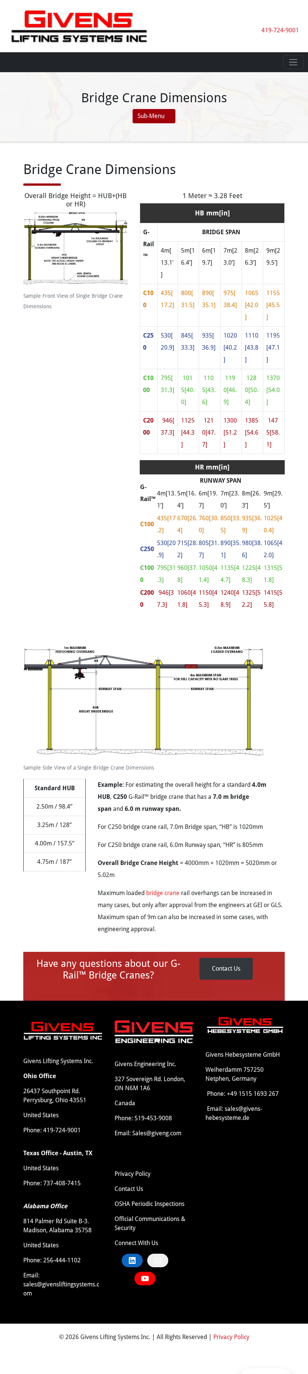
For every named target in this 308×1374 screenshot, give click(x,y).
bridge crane (163, 893)
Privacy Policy (133, 1173)
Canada (125, 1103)
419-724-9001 (280, 30)
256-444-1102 (62, 1260)
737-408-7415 (62, 1183)
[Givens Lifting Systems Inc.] (79, 25)
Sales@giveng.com (156, 1133)
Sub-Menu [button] (151, 116)
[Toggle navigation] (293, 62)
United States (41, 1115)
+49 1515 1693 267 (253, 1093)
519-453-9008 (153, 1118)
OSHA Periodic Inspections (149, 1203)
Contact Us (226, 968)
